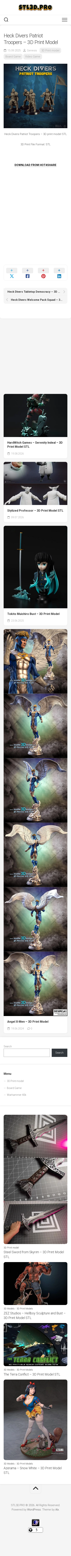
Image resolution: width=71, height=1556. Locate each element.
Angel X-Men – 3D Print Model (27, 1021)
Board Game (13, 56)
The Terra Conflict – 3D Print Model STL (32, 1374)
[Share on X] (12, 272)
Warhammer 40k (16, 1094)
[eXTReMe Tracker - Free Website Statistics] (35, 1525)
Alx (57, 1509)
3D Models (9, 1308)
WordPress (34, 1509)
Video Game (32, 56)
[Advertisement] (35, 229)
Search (8, 1046)
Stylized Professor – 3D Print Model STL (35, 510)
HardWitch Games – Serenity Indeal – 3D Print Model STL (35, 445)
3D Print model (50, 50)
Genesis (32, 50)
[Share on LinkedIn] (59, 272)
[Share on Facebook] (28, 272)
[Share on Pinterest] (43, 272)
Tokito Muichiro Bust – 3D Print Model (33, 614)
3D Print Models (25, 1308)
